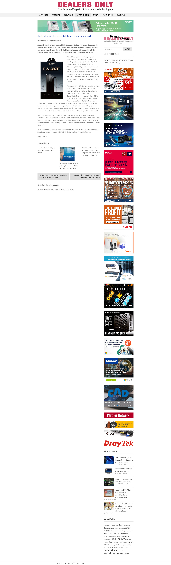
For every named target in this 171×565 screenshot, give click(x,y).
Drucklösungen (109, 528)
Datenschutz (81, 563)
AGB (73, 563)
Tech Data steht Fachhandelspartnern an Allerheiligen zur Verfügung (53, 176)
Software (106, 545)
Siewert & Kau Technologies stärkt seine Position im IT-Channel (46, 150)
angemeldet (47, 189)
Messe (105, 533)
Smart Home (122, 542)
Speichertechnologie (127, 545)
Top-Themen (108, 15)
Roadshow (106, 542)
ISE (113, 531)
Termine (124, 547)
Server (117, 542)
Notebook (114, 536)
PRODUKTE (56, 15)
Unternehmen (83, 15)
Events (96, 15)
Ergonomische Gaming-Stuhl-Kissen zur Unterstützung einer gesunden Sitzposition (124, 460)
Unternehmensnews (123, 551)
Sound (111, 545)
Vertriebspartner (112, 553)
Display (116, 525)
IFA (111, 531)
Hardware (107, 531)
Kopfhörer (131, 531)
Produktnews (118, 539)
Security (112, 542)
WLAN (123, 553)
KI (114, 531)
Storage (105, 547)
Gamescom (121, 528)
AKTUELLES (43, 15)
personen (125, 536)
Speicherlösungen (118, 545)
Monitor (123, 533)
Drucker (128, 525)
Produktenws (107, 539)
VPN (121, 554)
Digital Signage (110, 525)
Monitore (127, 533)
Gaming (127, 528)
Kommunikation (119, 531)
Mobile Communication (114, 533)
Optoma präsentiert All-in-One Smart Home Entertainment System (87, 176)
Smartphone (129, 542)
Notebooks (119, 536)
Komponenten (125, 531)
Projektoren (128, 539)
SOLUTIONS (68, 15)
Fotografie (116, 528)
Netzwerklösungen (108, 536)
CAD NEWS (121, 15)
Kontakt (59, 563)
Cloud (105, 525)
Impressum (67, 563)
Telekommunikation (114, 547)
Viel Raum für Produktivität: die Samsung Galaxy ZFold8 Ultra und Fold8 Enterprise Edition (69, 165)
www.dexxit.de (42, 136)
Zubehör (127, 554)
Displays (122, 525)
